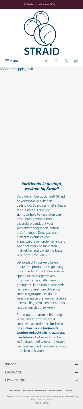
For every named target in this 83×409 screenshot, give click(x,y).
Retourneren (55, 390)
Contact (69, 390)
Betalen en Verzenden (34, 390)
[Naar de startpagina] (41, 33)
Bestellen (15, 390)
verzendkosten (43, 396)
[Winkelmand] (76, 60)
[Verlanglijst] (57, 60)
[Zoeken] (47, 60)
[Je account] (66, 60)
